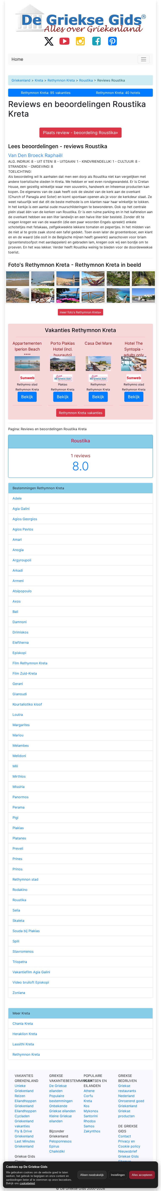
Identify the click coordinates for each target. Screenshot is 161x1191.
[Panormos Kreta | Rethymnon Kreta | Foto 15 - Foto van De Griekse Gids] (67, 295)
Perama (19, 807)
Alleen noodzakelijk (92, 1174)
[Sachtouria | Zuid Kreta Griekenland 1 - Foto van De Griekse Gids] (143, 295)
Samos (89, 1126)
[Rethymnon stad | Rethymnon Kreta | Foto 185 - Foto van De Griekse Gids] (67, 278)
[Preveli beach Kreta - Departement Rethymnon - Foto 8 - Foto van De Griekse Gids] (118, 278)
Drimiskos (20, 632)
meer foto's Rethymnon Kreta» (80, 312)
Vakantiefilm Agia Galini (31, 972)
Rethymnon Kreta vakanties (80, 413)
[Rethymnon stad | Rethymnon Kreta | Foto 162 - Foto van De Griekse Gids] (17, 278)
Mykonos (91, 1111)
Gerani (18, 684)
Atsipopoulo (22, 591)
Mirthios (19, 776)
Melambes (21, 745)
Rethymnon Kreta (61, 80)
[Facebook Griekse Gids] (96, 41)
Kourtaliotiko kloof (27, 704)
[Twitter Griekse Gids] (49, 41)
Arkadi (18, 570)
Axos (17, 601)
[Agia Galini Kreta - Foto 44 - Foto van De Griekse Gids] (42, 295)
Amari (17, 539)
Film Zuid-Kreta (25, 673)
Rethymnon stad (25, 879)
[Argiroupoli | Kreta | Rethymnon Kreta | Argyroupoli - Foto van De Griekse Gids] (143, 278)
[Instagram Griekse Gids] (80, 41)
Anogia (18, 550)
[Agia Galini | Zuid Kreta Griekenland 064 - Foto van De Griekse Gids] (93, 295)
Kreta (39, 80)
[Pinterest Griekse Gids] (112, 41)
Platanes (19, 838)
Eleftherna (21, 642)
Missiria (19, 787)
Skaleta (18, 920)
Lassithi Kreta (23, 1044)
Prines (17, 859)
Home (17, 59)
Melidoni (19, 756)
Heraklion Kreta (25, 1034)
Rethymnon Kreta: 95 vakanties (45, 93)
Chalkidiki (57, 1151)
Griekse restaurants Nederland (127, 1091)
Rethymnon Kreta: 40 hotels (118, 93)
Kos (86, 1106)
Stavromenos (23, 951)
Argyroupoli (22, 560)
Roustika (86, 80)
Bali (15, 611)
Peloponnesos (60, 1141)
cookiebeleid (27, 1183)
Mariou (18, 735)
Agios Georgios (25, 519)
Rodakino (20, 890)
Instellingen (118, 1174)
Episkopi (19, 653)
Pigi (15, 817)
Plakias (18, 828)
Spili (16, 941)
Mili (15, 766)
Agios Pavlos (23, 529)
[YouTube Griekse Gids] (64, 41)
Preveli (18, 848)
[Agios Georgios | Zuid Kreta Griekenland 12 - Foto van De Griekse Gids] (42, 278)
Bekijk (27, 396)
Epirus (54, 1146)
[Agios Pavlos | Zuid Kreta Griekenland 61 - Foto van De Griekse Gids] (93, 278)
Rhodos (90, 1121)
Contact (124, 1136)
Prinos (17, 869)
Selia (16, 910)
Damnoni (20, 622)
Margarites (21, 725)
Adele (17, 498)
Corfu (88, 1096)
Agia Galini (21, 508)
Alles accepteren (142, 1174)
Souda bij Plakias (26, 931)
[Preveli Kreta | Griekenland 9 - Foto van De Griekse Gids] (17, 295)
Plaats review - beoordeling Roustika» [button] (80, 132)
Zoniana (19, 993)
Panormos (21, 797)
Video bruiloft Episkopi (31, 982)
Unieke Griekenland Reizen (24, 1091)
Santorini (91, 1116)
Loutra (18, 714)
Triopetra (20, 962)
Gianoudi (20, 694)
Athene (89, 1091)
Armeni (18, 581)
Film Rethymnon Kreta (30, 663)
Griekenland (21, 80)
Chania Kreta (23, 1023)
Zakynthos (92, 1131)
